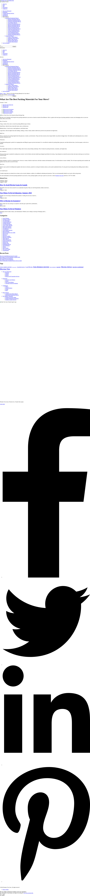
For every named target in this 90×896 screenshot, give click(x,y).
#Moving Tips (5, 106)
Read (1, 188)
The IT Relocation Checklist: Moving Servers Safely (11, 260)
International (5, 15)
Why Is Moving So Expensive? (6, 258)
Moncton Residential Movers (14, 25)
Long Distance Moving (7, 230)
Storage (4, 246)
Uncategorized (6, 250)
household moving (21, 267)
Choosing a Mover (6, 219)
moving (58, 267)
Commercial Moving (7, 221)
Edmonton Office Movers (13, 38)
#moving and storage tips (8, 104)
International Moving (7, 227)
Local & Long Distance (10, 279)
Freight (6, 289)
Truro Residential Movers (13, 32)
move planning (53, 267)
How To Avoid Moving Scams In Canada (8, 256)
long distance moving (41, 267)
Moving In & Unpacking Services (12, 276)
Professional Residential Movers (12, 18)
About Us (5, 4)
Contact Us (5, 8)
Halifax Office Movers (12, 39)
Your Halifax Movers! (12, 22)
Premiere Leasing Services (10, 299)
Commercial (5, 14)
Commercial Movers (9, 35)
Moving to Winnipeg (7, 237)
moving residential (78, 267)
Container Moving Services (8, 13)
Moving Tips (5, 233)
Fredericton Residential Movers (14, 21)
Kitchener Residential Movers (14, 24)
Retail (6, 290)
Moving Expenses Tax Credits (9, 232)
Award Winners (6, 218)
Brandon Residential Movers (14, 19)
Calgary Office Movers (13, 37)
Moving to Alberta (6, 236)
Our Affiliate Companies (8, 296)
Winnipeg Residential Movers (14, 34)
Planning (7, 272)
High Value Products (7, 226)
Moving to (5, 235)
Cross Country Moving (7, 225)
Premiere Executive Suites (10, 297)
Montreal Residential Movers (14, 26)
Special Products (6, 245)
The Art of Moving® (7, 11)
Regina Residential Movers (13, 27)
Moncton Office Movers (13, 40)
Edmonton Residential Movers (14, 20)
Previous (2, 180)
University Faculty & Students (11, 283)
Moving (7, 275)
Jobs (3, 6)
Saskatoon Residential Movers (14, 28)
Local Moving (6, 229)
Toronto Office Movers (13, 41)
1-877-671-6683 (11, 94)
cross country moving (6, 267)
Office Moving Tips (7, 239)
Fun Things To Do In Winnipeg (6, 259)
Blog (4, 5)
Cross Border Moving (7, 224)
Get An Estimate (6, 43)
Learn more (2, 404)
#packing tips (5, 107)
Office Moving (6, 238)
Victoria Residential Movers (14, 33)
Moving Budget (6, 231)
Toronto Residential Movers (14, 31)
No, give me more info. (28, 893)
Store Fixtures (5, 248)
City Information (6, 220)
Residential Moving (7, 244)
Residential (5, 12)
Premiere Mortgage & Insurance (12, 298)
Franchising (5, 7)
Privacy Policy (6, 889)
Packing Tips (5, 242)
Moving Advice (66, 267)
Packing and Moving (7, 240)
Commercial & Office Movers (11, 293)
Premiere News (6, 243)
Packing (7, 274)
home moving (14, 267)
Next (6, 180)
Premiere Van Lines (59, 175)
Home (1, 93)
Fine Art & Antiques (9, 282)
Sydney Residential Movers (13, 30)
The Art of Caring (6, 249)
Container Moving (6, 223)
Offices (6, 286)
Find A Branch (6, 292)
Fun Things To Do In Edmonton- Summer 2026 (10, 257)
